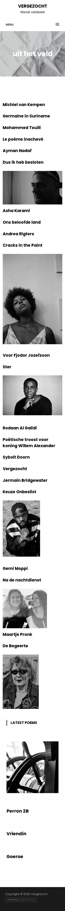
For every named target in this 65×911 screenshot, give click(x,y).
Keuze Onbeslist (19, 492)
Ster (7, 367)
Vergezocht (32, 6)
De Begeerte (15, 646)
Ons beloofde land (22, 222)
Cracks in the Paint (22, 245)
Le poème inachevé (23, 139)
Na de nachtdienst (22, 580)
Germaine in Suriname (26, 116)
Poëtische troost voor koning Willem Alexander (29, 443)
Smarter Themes (26, 899)
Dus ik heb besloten (23, 162)
